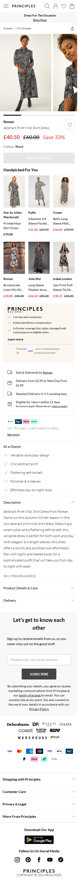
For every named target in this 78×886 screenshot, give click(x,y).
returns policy (60, 403)
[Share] (69, 28)
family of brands (42, 692)
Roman (8, 118)
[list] (37, 17)
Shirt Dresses (24, 28)
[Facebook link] (37, 857)
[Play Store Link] (37, 837)
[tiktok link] (59, 857)
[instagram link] (15, 857)
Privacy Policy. (52, 706)
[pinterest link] (26, 857)
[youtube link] (48, 857)
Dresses (7, 28)
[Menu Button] (6, 6)
